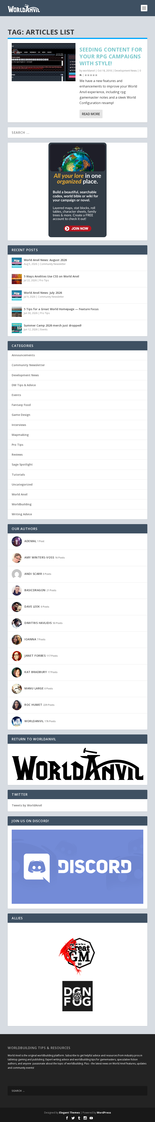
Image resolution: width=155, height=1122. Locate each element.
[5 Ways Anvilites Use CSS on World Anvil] (17, 279)
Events (43, 329)
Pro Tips (44, 280)
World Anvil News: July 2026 (43, 293)
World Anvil (19, 494)
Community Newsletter (53, 264)
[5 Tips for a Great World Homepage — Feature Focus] (17, 312)
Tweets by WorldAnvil (27, 805)
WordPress (104, 1112)
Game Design (21, 415)
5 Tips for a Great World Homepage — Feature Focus (61, 309)
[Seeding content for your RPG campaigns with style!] (43, 62)
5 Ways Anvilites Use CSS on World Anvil (51, 276)
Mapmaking (20, 435)
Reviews (17, 454)
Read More (91, 114)
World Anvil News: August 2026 (45, 260)
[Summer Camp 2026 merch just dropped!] (17, 328)
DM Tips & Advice (24, 385)
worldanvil (89, 70)
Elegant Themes (69, 1112)
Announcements (23, 355)
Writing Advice (22, 514)
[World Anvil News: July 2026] (17, 295)
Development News (125, 70)
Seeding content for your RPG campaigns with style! (111, 56)
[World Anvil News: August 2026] (17, 263)
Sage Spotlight (22, 464)
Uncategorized (22, 484)
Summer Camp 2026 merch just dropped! (53, 325)
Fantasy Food (21, 405)
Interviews (19, 425)
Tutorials (18, 474)
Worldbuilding (21, 504)
